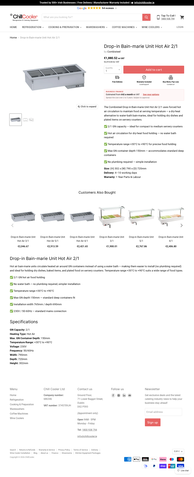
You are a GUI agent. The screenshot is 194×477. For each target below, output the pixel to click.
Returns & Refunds (27, 450)
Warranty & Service (47, 450)
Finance (55, 453)
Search (13, 450)
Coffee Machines (123, 27)
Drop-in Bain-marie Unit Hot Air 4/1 (82, 239)
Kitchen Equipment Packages (87, 453)
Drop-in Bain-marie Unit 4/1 (171, 239)
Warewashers (96, 27)
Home (13, 27)
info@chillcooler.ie (144, 2)
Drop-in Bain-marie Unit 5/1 (141, 239)
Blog (35, 453)
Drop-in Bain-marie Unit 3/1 (111, 239)
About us (44, 453)
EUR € (177, 451)
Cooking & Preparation (64, 27)
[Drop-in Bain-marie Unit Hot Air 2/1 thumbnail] (16, 120)
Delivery (94, 450)
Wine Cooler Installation (20, 453)
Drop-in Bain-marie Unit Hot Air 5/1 (52, 239)
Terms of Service (80, 450)
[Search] (146, 17)
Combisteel (113, 51)
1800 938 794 (167, 18)
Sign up (152, 422)
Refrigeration (32, 27)
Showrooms (67, 453)
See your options (151, 94)
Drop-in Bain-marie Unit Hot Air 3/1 (23, 239)
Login (180, 27)
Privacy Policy (64, 450)
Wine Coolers (151, 27)
